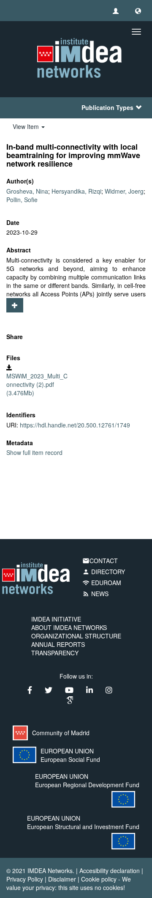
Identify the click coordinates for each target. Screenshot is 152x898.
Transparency (55, 653)
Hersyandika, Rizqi (76, 191)
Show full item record (34, 452)
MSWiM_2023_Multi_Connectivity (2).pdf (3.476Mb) (37, 384)
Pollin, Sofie (22, 199)
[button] (138, 10)
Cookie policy (99, 879)
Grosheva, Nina (27, 191)
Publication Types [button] (107, 107)
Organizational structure (76, 636)
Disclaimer (62, 879)
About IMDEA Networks (69, 627)
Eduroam (101, 582)
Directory (103, 571)
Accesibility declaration (109, 870)
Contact (100, 560)
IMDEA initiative (56, 619)
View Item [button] (27, 126)
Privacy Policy (24, 879)
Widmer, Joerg (124, 191)
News (95, 593)
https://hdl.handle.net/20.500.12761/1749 (75, 425)
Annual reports (58, 644)
